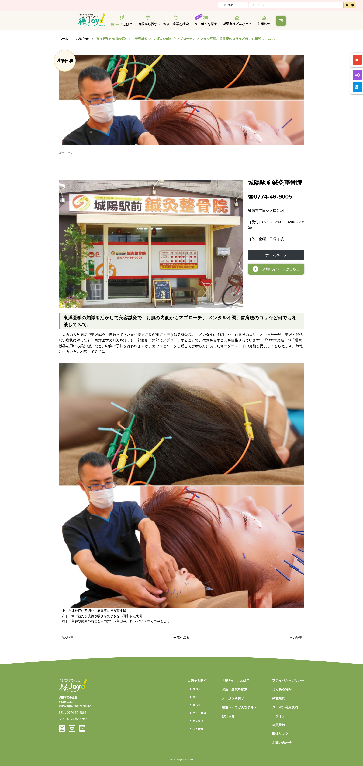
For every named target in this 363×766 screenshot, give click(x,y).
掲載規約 (278, 698)
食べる (197, 688)
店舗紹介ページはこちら (280, 269)
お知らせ (263, 23)
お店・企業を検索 (176, 24)
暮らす (197, 704)
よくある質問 (282, 689)
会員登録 (278, 725)
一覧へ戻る (181, 637)
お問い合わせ (282, 742)
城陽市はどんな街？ (237, 24)
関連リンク (280, 734)
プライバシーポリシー (288, 680)
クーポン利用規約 (285, 707)
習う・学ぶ (199, 712)
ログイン (278, 716)
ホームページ (276, 255)
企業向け (198, 720)
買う (195, 696)
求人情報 (198, 728)
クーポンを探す (206, 24)
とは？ (122, 24)
